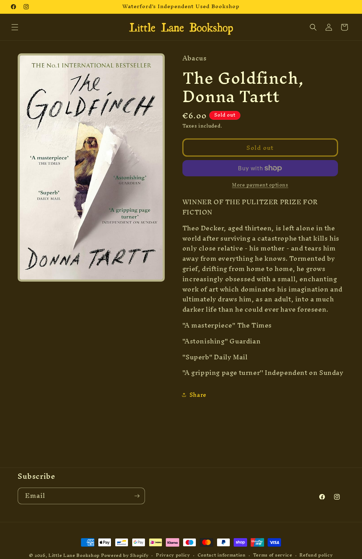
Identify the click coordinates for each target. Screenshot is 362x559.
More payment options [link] (260, 185)
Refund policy (316, 555)
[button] (15, 27)
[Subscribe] (137, 496)
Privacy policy (173, 555)
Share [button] (197, 394)
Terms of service (272, 555)
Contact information (222, 555)
